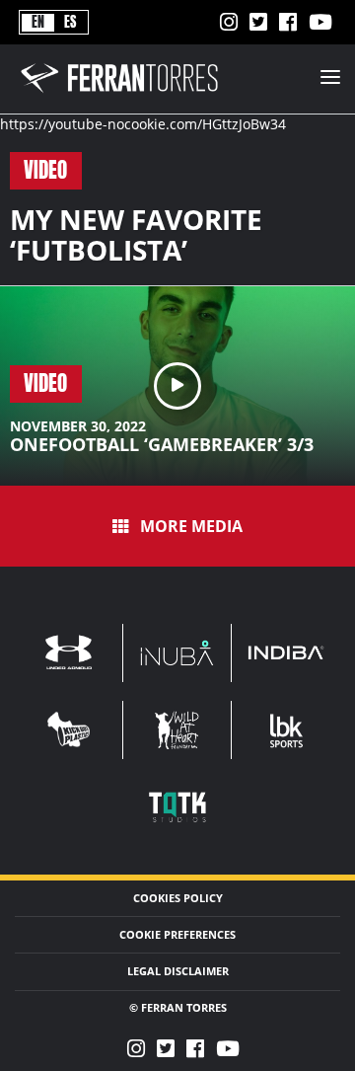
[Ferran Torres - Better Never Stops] (131, 94)
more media (191, 526)
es (70, 22)
